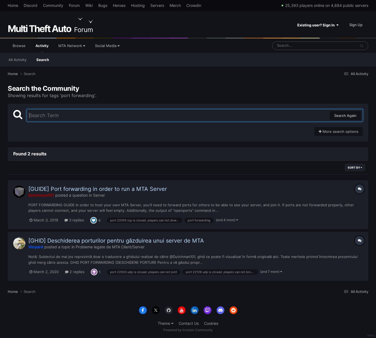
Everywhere (339, 45)
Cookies (211, 323)
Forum (74, 5)
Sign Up (356, 25)
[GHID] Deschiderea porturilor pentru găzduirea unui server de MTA (116, 240)
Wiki (89, 5)
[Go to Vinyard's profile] (19, 243)
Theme (164, 323)
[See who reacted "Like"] (93, 220)
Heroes (119, 5)
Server (99, 195)
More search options (339, 131)
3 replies (76, 220)
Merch (175, 5)
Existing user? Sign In (316, 25)
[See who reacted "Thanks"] (94, 271)
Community (53, 5)
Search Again (345, 115)
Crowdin (193, 5)
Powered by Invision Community (188, 330)
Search (42, 59)
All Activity (17, 59)
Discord (30, 5)
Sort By (354, 167)
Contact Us (189, 323)
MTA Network (70, 45)
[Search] (362, 46)
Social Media (106, 45)
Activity (42, 45)
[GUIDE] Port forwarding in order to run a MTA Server (97, 189)
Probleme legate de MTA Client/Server (110, 246)
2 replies (77, 272)
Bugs (102, 5)
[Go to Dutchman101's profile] (19, 192)
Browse (19, 45)
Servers (157, 5)
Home (13, 5)
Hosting (138, 5)
